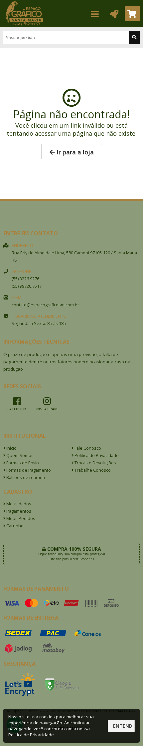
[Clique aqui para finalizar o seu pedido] (132, 13)
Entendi (123, 726)
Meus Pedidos (20, 518)
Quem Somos (19, 455)
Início (11, 448)
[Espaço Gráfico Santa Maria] (24, 25)
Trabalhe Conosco (92, 470)
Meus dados (18, 504)
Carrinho (14, 526)
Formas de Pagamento (28, 470)
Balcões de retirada (25, 477)
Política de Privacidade (96, 455)
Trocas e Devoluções (94, 463)
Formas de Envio (22, 463)
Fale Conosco (87, 448)
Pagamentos (18, 511)
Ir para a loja (74, 152)
